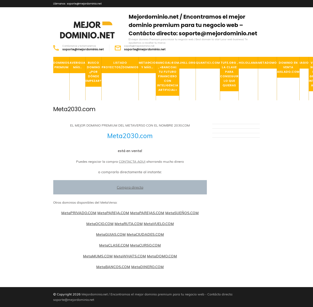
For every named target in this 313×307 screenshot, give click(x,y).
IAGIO (304, 63)
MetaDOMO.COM (162, 256)
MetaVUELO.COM (159, 223)
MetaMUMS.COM (98, 256)
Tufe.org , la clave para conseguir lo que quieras (229, 74)
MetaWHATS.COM (130, 256)
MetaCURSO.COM (145, 245)
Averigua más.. (77, 65)
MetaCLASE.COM (114, 245)
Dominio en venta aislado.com (288, 67)
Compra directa (130, 187)
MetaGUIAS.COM (111, 234)
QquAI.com (166, 104)
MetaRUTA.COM (128, 223)
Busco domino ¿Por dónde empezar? (93, 72)
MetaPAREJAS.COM (147, 213)
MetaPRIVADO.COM (78, 213)
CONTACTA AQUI (132, 161)
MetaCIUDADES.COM (145, 234)
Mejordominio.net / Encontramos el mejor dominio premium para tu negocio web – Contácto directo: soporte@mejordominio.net (193, 25)
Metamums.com (152, 121)
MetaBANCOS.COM (113, 266)
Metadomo (267, 63)
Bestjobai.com (169, 112)
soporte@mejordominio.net (84, 3)
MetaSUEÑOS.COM (182, 213)
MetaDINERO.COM (147, 266)
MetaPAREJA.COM (113, 213)
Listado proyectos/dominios (120, 65)
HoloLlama (248, 63)
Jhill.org (187, 63)
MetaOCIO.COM (100, 223)
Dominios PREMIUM (61, 65)
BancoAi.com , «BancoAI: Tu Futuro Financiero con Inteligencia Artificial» (167, 76)
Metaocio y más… (147, 65)
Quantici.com (208, 63)
